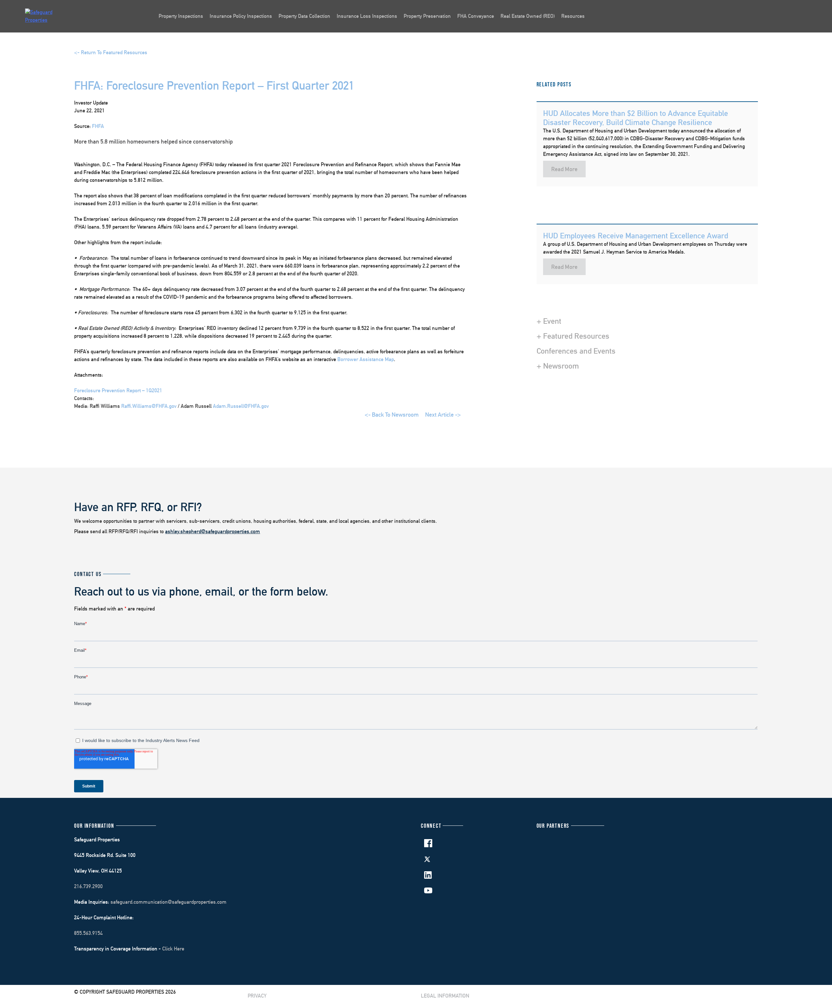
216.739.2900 (88, 886)
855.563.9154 (88, 933)
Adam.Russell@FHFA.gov (240, 406)
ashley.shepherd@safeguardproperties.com (212, 531)
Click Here (173, 949)
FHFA (98, 126)
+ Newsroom (558, 365)
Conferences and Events (576, 350)
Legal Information (445, 996)
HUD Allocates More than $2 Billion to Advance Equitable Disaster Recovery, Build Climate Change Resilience (635, 117)
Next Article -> (443, 414)
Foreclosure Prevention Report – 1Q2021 (118, 390)
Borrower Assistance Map (365, 359)
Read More (564, 169)
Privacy (257, 996)
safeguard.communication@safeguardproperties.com (168, 902)
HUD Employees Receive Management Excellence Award (635, 235)
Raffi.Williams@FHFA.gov (149, 406)
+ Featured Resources (573, 335)
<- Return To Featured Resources (110, 52)
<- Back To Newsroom (392, 414)
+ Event (549, 320)
